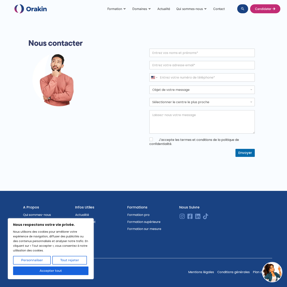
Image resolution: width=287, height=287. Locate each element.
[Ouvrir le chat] (272, 272)
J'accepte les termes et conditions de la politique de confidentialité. (194, 142)
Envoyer (245, 152)
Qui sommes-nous (37, 215)
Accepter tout (51, 271)
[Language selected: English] (277, 284)
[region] (51, 248)
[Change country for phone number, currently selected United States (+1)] (154, 77)
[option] (277, 284)
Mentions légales (201, 272)
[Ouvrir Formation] (124, 8)
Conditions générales (233, 272)
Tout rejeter (69, 260)
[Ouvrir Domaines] (149, 8)
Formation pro (138, 215)
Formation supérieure (143, 222)
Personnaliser (32, 260)
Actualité (82, 215)
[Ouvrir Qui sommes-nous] (205, 8)
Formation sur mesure (144, 229)
